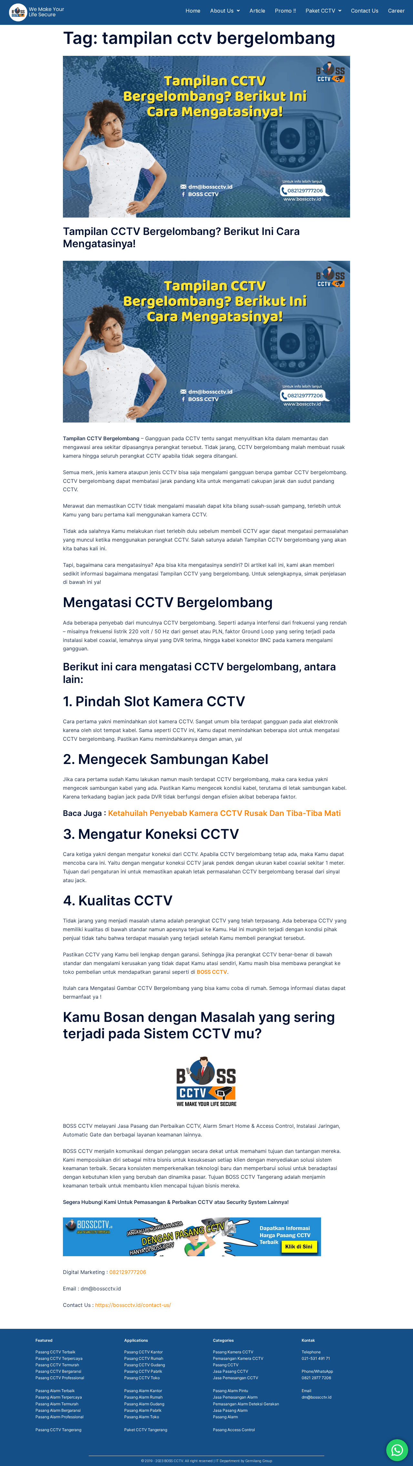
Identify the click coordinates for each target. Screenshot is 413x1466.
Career (396, 10)
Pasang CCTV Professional (59, 1377)
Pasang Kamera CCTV (233, 1351)
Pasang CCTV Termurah (57, 1364)
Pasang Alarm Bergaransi (58, 1410)
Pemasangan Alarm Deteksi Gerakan (246, 1403)
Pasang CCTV (225, 1364)
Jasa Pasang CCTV (230, 1371)
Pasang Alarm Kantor (143, 1390)
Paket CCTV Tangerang (145, 1429)
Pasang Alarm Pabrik (143, 1410)
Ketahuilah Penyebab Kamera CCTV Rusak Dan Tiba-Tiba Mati (224, 813)
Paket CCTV (320, 10)
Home (193, 10)
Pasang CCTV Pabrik (143, 1371)
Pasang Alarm (225, 1416)
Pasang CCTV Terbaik (55, 1351)
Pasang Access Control (234, 1429)
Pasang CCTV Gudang (144, 1364)
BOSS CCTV (212, 972)
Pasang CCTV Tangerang (58, 1429)
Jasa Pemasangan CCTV (235, 1377)
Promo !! (285, 10)
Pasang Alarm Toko (141, 1416)
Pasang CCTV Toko (142, 1377)
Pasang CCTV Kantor (143, 1351)
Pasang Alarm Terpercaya (58, 1397)
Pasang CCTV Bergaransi (58, 1371)
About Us (222, 10)
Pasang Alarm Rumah (143, 1397)
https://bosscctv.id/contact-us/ (133, 1305)
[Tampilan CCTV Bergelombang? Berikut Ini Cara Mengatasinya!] (206, 136)
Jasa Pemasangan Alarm (235, 1397)
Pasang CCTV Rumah (143, 1358)
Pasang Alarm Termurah (56, 1403)
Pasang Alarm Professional (59, 1416)
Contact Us (364, 10)
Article (257, 10)
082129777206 (127, 1272)
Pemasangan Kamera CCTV (238, 1358)
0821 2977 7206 (316, 1377)
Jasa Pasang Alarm (230, 1410)
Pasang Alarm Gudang (144, 1403)
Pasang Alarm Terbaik (55, 1390)
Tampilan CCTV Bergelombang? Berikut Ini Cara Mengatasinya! (181, 237)
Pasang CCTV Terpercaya (59, 1358)
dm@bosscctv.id (316, 1397)
